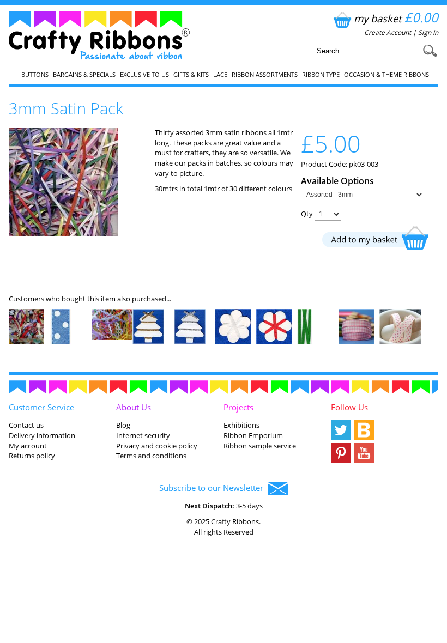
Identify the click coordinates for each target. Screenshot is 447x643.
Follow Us (349, 407)
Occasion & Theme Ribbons (386, 74)
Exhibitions (241, 425)
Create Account (387, 32)
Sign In (428, 32)
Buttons (35, 74)
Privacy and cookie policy (156, 446)
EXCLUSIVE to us (144, 74)
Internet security (143, 435)
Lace (220, 74)
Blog (123, 425)
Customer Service (41, 407)
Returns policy (32, 455)
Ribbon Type (321, 74)
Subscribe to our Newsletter (213, 487)
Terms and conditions (151, 455)
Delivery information (42, 435)
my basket (396, 18)
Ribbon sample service (260, 446)
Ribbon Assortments (265, 74)
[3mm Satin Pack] (63, 233)
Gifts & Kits (191, 74)
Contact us (26, 425)
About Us (133, 407)
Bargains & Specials (84, 74)
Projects (238, 407)
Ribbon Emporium (253, 435)
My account (28, 446)
